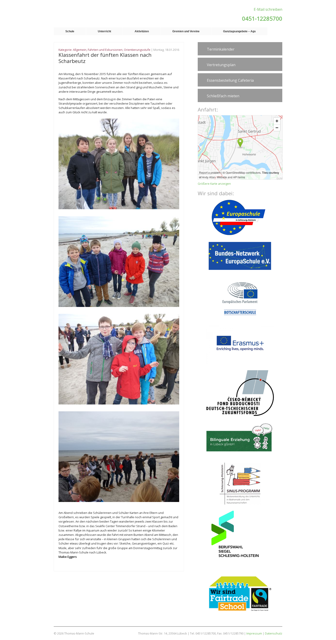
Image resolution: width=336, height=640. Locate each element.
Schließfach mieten (223, 95)
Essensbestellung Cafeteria (230, 80)
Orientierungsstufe (137, 50)
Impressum (254, 633)
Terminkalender (221, 49)
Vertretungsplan (221, 64)
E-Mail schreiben (268, 9)
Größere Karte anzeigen (214, 184)
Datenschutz (273, 633)
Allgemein (79, 50)
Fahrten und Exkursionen (105, 50)
